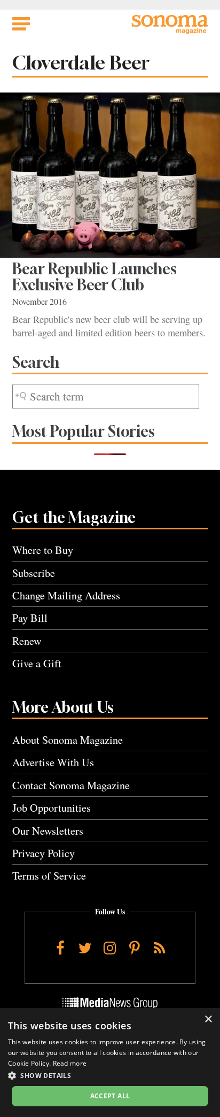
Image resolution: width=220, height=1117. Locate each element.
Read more (70, 1063)
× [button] (208, 1019)
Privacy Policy (43, 853)
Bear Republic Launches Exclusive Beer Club (94, 277)
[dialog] (110, 1062)
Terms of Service (49, 875)
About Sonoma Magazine (67, 740)
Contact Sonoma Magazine (71, 785)
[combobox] (105, 396)
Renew (27, 641)
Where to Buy (42, 550)
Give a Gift (36, 663)
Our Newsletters (47, 830)
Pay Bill (30, 618)
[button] (110, 1075)
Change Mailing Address (66, 595)
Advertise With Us (53, 762)
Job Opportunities (51, 807)
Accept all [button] (110, 1095)
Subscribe (33, 573)
